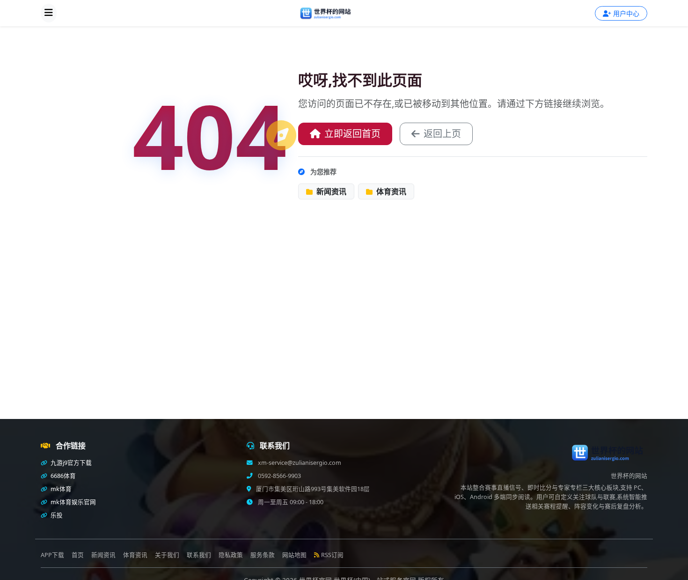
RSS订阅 (332, 555)
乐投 (56, 515)
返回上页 (442, 133)
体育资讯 (390, 191)
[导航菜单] (49, 13)
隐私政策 (231, 555)
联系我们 (199, 555)
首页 (78, 555)
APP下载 (52, 555)
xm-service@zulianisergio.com (298, 463)
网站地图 (294, 555)
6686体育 (62, 476)
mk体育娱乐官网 (72, 502)
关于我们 (167, 555)
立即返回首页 (352, 133)
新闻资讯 (330, 191)
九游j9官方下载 (70, 463)
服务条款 (262, 555)
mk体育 (60, 489)
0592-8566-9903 (278, 476)
